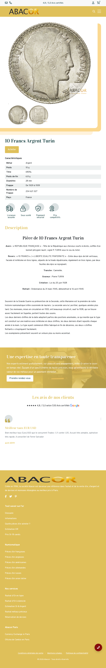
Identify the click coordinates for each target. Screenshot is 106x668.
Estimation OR (11, 529)
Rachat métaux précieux (16, 612)
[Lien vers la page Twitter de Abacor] (10, 496)
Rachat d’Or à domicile (15, 601)
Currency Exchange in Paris (17, 634)
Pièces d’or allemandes (15, 568)
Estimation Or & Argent (15, 606)
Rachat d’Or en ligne (14, 595)
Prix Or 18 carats (12, 534)
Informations (11, 518)
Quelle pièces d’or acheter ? (17, 524)
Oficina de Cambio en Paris (17, 639)
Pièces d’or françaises (15, 552)
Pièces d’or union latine (15, 578)
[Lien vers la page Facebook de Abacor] (6, 496)
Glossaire (9, 513)
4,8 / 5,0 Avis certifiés (53, 3)
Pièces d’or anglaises (14, 557)
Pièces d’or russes (13, 573)
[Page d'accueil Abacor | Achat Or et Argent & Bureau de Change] (24, 11)
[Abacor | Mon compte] (93, 3)
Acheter (12, 149)
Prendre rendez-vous (20, 378)
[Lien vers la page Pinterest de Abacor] (16, 496)
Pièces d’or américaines (15, 562)
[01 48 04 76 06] (98, 647)
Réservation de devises (15, 617)
